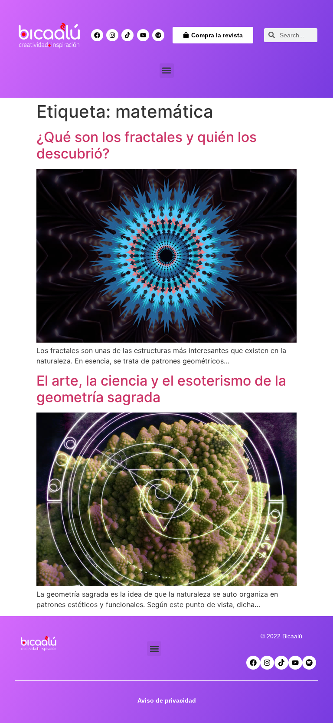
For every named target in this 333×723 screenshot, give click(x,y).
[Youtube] (143, 35)
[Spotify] (158, 35)
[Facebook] (97, 35)
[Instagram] (112, 35)
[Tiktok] (127, 35)
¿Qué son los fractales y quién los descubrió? (146, 145)
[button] (167, 70)
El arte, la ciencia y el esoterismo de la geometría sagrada (161, 389)
